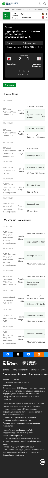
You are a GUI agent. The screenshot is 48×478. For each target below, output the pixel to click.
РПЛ (28, 10)
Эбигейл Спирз (33, 185)
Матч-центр (6, 15)
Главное (6, 10)
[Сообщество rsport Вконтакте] (28, 354)
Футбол (6, 370)
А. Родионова (41, 167)
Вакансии (7, 385)
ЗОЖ (43, 370)
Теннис (8, 27)
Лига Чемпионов (18, 10)
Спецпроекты (9, 374)
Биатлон (35, 370)
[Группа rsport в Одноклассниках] (39, 354)
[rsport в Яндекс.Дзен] (18, 354)
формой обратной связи (13, 455)
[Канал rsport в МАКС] (8, 354)
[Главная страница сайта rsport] (16, 3)
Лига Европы (38, 10)
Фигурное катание (20, 370)
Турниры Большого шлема (22, 31)
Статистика (9, 85)
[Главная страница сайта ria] (3, 3)
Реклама (22, 374)
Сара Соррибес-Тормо (37, 242)
